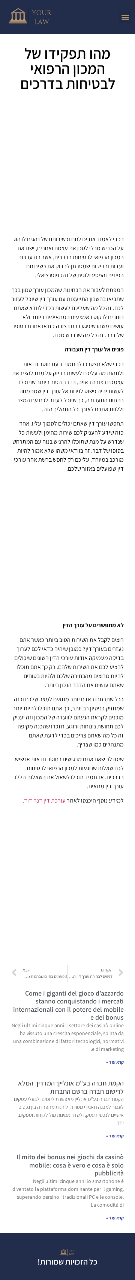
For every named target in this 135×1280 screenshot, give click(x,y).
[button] (125, 17)
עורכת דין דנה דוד (45, 800)
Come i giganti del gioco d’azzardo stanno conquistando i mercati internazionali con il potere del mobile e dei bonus (68, 1005)
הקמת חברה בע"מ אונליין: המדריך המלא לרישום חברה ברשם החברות (71, 1087)
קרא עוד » (115, 1062)
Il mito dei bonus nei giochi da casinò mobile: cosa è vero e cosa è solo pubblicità (70, 1164)
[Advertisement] (67, 166)
